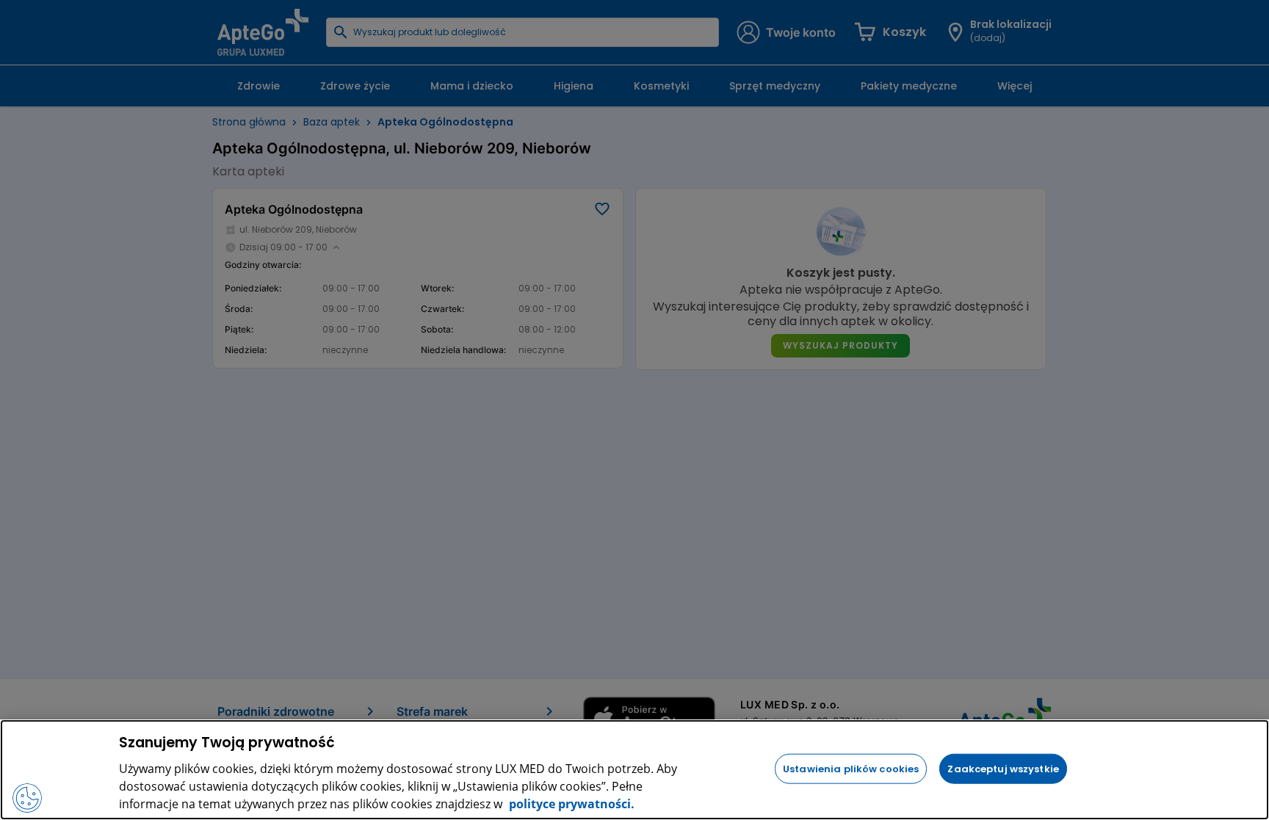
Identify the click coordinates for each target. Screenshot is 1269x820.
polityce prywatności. (570, 804)
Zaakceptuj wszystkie (1003, 768)
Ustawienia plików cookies (851, 768)
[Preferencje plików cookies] (27, 798)
